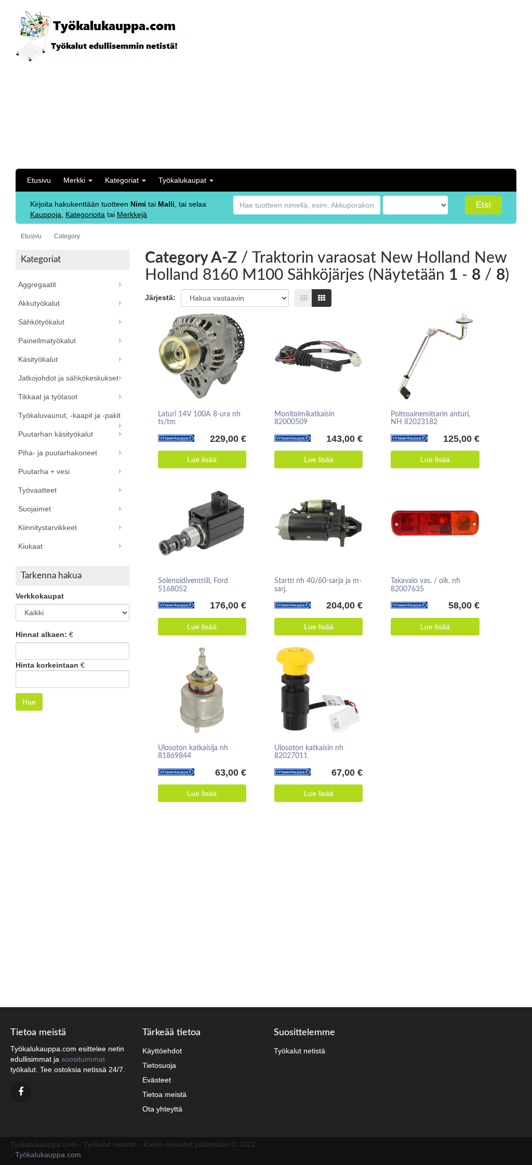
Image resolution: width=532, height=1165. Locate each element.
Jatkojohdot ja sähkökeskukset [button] (68, 378)
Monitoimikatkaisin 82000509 (304, 418)
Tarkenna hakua (51, 575)
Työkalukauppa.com (48, 1154)
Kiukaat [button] (30, 546)
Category (67, 236)
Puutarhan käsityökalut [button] (55, 434)
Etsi (483, 205)
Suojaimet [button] (34, 509)
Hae (29, 702)
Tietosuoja (159, 1065)
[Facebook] (20, 1092)
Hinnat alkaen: (41, 634)
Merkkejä (132, 214)
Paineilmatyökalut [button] (47, 340)
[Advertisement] (403, 83)
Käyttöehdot (162, 1051)
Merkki (75, 180)
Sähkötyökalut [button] (41, 322)
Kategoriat (123, 180)
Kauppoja (45, 214)
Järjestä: (160, 297)
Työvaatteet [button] (37, 490)
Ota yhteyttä (162, 1109)
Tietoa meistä (164, 1094)
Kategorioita (85, 214)
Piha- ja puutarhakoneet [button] (57, 453)
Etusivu (39, 180)
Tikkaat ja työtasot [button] (47, 396)
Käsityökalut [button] (38, 359)
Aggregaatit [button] (37, 284)
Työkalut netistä (299, 1051)
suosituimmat (83, 1059)
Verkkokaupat (40, 596)
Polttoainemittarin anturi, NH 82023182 (430, 418)
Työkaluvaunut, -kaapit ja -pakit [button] (69, 415)
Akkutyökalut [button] (39, 303)
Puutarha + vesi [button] (44, 471)
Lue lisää (202, 459)
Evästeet (156, 1080)
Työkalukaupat (183, 180)
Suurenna (198, 341)
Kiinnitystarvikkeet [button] (47, 527)
